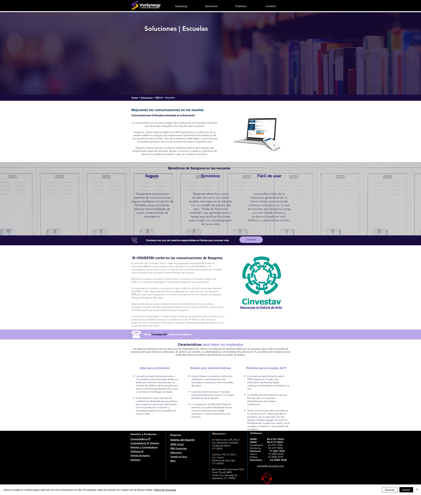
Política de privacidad (165, 489)
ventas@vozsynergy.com (270, 465)
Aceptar (406, 489)
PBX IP (159, 97)
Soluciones (146, 97)
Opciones (390, 489)
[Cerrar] (417, 489)
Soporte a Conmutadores (144, 447)
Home (135, 97)
